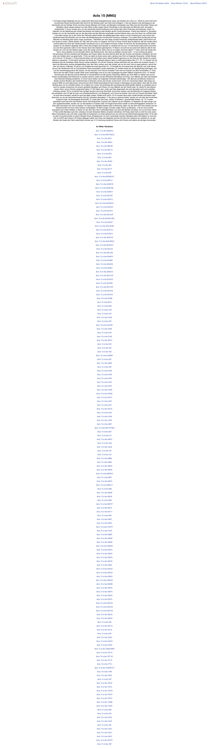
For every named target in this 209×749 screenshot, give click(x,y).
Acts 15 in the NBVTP (104, 504)
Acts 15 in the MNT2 (104, 481)
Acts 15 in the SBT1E (105, 626)
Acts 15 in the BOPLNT (104, 276)
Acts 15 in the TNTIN (104, 691)
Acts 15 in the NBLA (104, 496)
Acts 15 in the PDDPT (104, 527)
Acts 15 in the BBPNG (104, 146)
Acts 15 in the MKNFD (104, 474)
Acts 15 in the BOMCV (104, 257)
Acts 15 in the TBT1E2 (104, 656)
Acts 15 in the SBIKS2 (104, 580)
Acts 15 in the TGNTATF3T (105, 668)
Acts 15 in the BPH (104, 302)
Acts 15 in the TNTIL (104, 687)
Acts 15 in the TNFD (104, 675)
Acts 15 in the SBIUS (104, 615)
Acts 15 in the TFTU (104, 664)
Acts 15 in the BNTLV (104, 180)
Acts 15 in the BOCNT (104, 196)
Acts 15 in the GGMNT (104, 356)
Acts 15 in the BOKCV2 (104, 237)
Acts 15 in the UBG (104, 710)
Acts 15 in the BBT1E (105, 150)
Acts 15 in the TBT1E (104, 653)
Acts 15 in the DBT (104, 321)
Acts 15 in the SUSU (104, 637)
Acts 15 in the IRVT (104, 405)
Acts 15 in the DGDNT (104, 325)
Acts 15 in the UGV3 (104, 721)
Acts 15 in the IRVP (104, 401)
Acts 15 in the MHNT (104, 470)
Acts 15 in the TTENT (105, 706)
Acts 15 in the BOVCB (104, 291)
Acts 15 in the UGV (104, 714)
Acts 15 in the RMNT (104, 535)
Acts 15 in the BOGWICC (104, 203)
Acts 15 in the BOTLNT (104, 287)
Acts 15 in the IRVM (104, 390)
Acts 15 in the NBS (104, 500)
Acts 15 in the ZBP (104, 744)
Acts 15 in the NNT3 (104, 523)
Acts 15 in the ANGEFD (104, 131)
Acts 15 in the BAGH (104, 142)
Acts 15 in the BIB (104, 165)
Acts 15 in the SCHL (104, 630)
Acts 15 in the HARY (104, 363)
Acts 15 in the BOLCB (104, 249)
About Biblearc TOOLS (179, 3)
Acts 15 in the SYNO (104, 645)
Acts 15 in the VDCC (104, 729)
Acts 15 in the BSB (104, 306)
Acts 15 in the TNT (105, 679)
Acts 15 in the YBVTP (104, 740)
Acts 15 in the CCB (104, 310)
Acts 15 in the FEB (104, 352)
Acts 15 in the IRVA (104, 371)
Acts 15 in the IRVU (104, 413)
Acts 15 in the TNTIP (104, 695)
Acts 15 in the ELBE (104, 336)
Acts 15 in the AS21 (104, 138)
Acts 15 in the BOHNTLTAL (104, 218)
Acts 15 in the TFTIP (104, 660)
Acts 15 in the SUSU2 (104, 641)
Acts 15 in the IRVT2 (104, 409)
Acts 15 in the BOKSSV (104, 245)
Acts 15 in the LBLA (104, 447)
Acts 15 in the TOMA (104, 702)
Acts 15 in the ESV (105, 344)
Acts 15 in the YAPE (104, 736)
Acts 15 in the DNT (104, 333)
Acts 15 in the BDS (104, 154)
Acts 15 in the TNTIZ (104, 698)
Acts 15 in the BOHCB (104, 207)
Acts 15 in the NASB (104, 493)
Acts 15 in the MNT (104, 477)
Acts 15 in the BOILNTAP (104, 226)
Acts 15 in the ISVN (104, 416)
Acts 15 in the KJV (105, 436)
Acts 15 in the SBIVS (104, 618)
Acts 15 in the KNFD (104, 439)
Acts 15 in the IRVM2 (104, 394)
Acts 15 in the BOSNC (104, 283)
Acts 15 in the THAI (104, 672)
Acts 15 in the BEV (105, 157)
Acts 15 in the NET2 (104, 508)
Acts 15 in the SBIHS (104, 561)
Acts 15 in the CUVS (104, 317)
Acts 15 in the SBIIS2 (104, 569)
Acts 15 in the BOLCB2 (104, 253)
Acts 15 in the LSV (105, 455)
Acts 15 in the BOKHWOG (104, 241)
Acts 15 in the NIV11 (104, 512)
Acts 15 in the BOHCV (104, 211)
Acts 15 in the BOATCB (104, 184)
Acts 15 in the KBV (104, 432)
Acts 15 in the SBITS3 (104, 607)
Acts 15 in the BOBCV (104, 192)
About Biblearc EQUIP (198, 3)
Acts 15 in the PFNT (104, 531)
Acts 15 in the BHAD (104, 161)
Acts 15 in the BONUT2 (104, 272)
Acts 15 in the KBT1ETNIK (104, 428)
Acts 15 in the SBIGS (104, 557)
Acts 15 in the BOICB (104, 222)
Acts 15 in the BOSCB (104, 279)
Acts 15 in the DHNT (104, 329)
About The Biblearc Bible (159, 3)
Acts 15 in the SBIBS (104, 542)
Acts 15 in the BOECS (104, 199)
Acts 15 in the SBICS (104, 550)
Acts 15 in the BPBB (104, 298)
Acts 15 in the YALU (104, 733)
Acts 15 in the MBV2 (104, 466)
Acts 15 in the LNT (105, 451)
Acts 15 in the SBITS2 (104, 603)
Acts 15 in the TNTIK (104, 683)
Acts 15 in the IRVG (104, 378)
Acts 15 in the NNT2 (104, 519)
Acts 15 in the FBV (105, 348)
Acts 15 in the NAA (104, 489)
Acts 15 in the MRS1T (104, 485)
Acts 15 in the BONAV (104, 260)
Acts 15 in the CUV (104, 314)
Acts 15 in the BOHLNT (104, 215)
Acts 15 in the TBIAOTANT (105, 649)
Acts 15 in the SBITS (104, 599)
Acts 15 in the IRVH (104, 382)
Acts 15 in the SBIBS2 (104, 546)
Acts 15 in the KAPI (104, 424)
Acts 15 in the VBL (105, 725)
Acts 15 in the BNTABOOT (104, 177)
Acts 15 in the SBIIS (104, 565)
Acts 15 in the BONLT (104, 268)
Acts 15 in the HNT (104, 367)
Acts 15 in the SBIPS (104, 592)
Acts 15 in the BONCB (104, 264)
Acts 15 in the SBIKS (104, 576)
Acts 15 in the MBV (104, 462)
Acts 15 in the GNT (104, 359)
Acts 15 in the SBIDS (104, 554)
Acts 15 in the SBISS (104, 595)
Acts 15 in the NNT (104, 515)
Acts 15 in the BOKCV (104, 234)
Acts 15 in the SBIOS (104, 588)
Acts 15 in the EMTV (104, 340)
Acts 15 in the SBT (105, 622)
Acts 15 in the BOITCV (104, 230)
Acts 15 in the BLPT (104, 169)
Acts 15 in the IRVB (104, 375)
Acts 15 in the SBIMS (104, 584)
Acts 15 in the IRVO (104, 397)
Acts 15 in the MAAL (104, 458)
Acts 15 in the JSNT (104, 420)
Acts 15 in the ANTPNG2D (104, 135)
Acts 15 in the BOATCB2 (104, 188)
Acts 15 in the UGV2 (104, 717)
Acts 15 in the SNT (104, 634)
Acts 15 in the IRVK (104, 386)
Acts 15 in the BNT (104, 173)
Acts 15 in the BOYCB (104, 295)
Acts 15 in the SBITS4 (104, 611)
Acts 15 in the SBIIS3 (104, 573)
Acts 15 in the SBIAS (104, 538)
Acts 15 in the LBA (105, 443)
